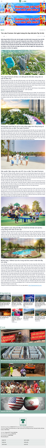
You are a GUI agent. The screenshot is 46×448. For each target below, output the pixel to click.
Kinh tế (4, 440)
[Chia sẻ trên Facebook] (38, 36)
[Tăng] (6, 36)
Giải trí (26, 444)
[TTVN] (23, 422)
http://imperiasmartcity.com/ (35, 285)
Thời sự (4, 442)
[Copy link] (42, 36)
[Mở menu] (2, 1)
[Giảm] (2, 36)
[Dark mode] (44, 1)
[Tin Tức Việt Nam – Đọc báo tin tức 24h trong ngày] (22, 1)
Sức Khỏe (26, 440)
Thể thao (4, 444)
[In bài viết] (44, 36)
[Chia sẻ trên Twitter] (40, 36)
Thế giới (26, 442)
